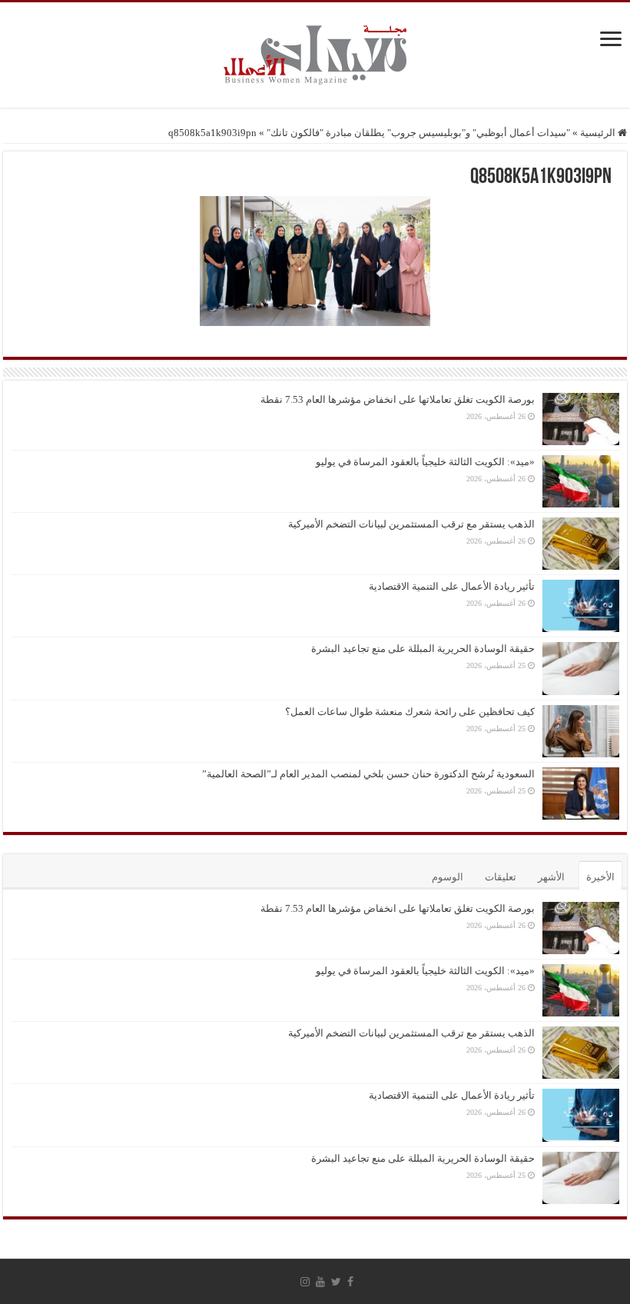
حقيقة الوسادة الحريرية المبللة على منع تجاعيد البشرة (423, 648)
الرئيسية (599, 132)
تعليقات (500, 877)
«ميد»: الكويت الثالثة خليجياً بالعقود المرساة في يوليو (425, 461)
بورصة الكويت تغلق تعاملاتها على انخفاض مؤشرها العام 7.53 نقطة (397, 399)
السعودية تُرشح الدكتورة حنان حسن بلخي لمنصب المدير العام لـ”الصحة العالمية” (368, 774)
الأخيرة (600, 877)
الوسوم (447, 877)
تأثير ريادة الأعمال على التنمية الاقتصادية (452, 586)
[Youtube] (320, 1281)
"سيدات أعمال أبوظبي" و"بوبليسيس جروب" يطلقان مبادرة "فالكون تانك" (418, 132)
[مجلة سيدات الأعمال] (315, 55)
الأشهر (551, 877)
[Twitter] (336, 1281)
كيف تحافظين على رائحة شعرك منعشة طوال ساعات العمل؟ (410, 711)
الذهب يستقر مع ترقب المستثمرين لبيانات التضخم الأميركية (411, 524)
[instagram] (305, 1281)
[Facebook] (350, 1281)
